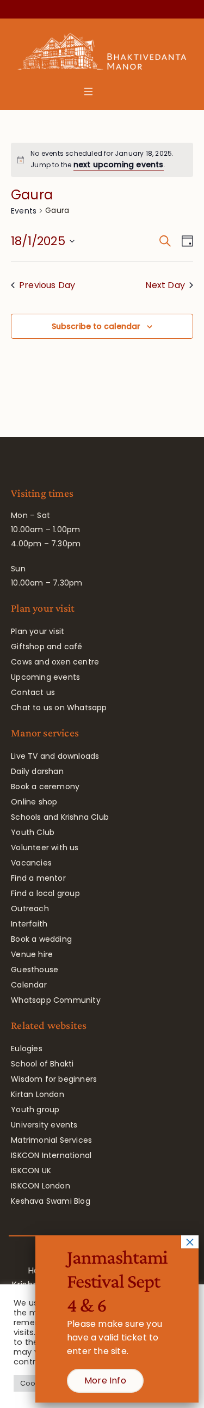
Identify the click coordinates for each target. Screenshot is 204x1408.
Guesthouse (34, 969)
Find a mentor (38, 878)
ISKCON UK (31, 1170)
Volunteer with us (44, 847)
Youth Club (32, 832)
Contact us (33, 692)
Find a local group (45, 893)
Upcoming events (45, 677)
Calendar (29, 984)
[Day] (185, 241)
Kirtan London (37, 1094)
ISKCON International (51, 1155)
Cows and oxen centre (55, 661)
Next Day (165, 285)
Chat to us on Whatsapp (59, 707)
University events (44, 1124)
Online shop (34, 801)
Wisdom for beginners (54, 1079)
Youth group (35, 1109)
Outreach (30, 908)
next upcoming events (118, 164)
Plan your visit (37, 631)
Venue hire (32, 954)
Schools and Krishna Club (60, 817)
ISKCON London (40, 1185)
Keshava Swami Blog (50, 1201)
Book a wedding (41, 939)
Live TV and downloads (55, 756)
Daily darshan (37, 771)
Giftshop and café (46, 646)
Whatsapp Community (56, 1000)
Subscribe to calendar (96, 326)
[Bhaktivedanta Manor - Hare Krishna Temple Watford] (102, 53)
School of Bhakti (42, 1063)
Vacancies (31, 862)
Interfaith (29, 923)
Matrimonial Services (51, 1140)
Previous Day (47, 285)
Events (23, 210)
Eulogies (26, 1048)
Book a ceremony (45, 786)
